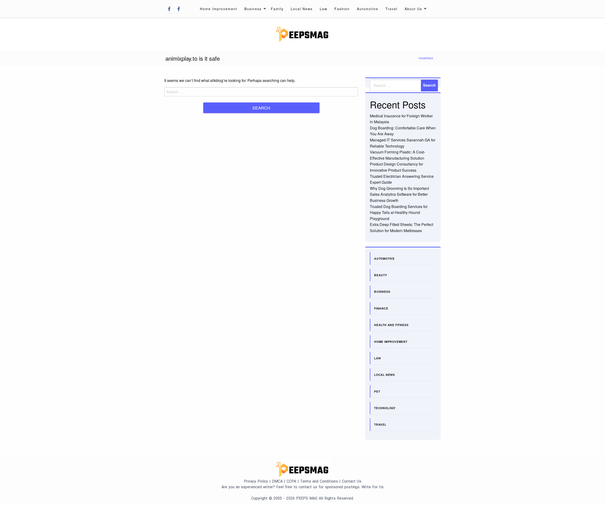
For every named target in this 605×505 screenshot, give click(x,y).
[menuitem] (218, 8)
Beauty (380, 275)
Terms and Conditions (319, 481)
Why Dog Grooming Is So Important (399, 188)
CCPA (291, 481)
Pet (377, 391)
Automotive (367, 8)
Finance (381, 308)
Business (253, 8)
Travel (391, 8)
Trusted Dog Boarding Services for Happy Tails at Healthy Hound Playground (399, 212)
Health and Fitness (391, 325)
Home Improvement (218, 8)
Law (323, 8)
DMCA (277, 481)
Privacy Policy (256, 481)
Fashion (342, 8)
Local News (302, 8)
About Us (413, 8)
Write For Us (373, 487)
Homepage (426, 58)
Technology (385, 408)
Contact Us (351, 481)
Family (277, 8)
